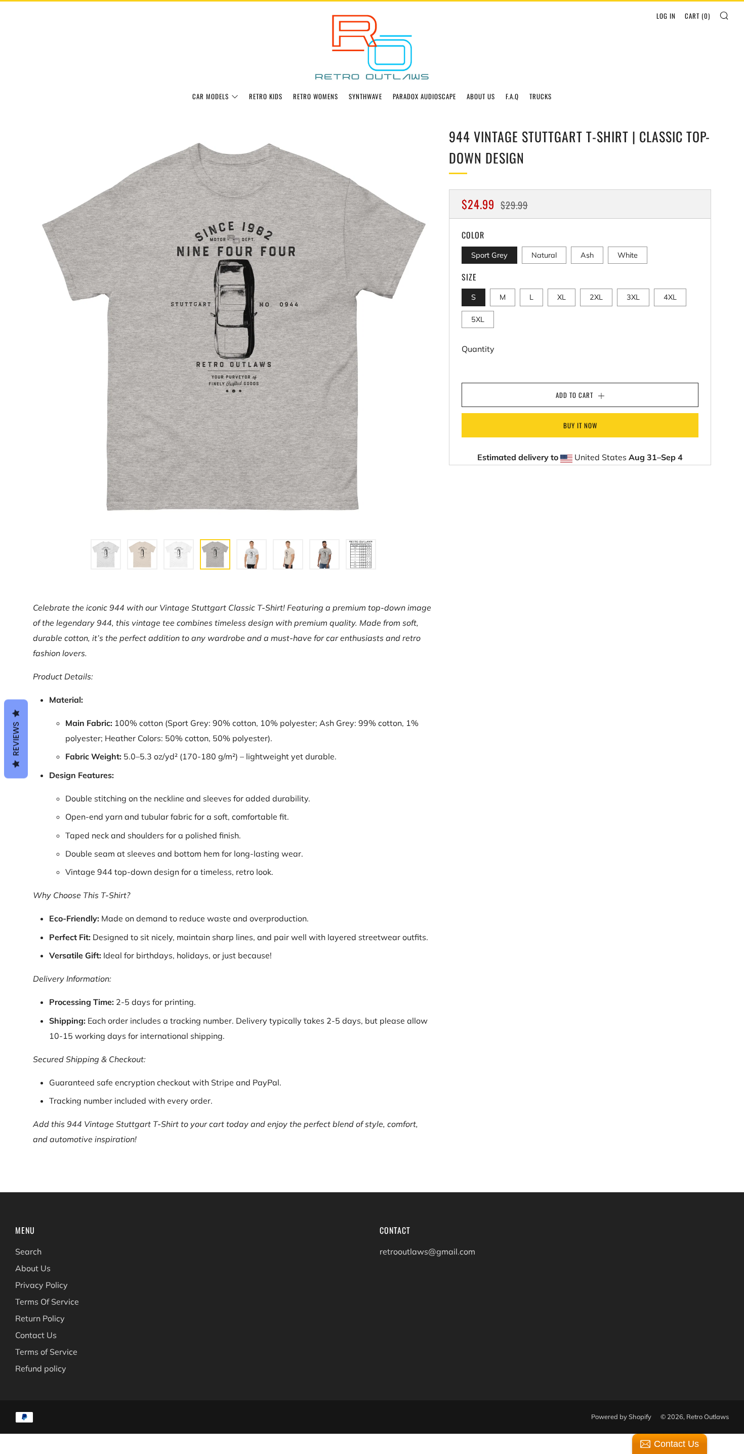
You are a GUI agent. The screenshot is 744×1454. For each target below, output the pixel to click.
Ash (587, 255)
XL (561, 297)
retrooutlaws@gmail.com (427, 1251)
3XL (633, 297)
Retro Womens (315, 96)
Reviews (16, 739)
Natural (544, 255)
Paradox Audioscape (424, 96)
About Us (481, 96)
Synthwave (365, 96)
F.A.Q (512, 96)
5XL (477, 319)
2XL (596, 297)
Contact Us (36, 1335)
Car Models (210, 96)
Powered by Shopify (621, 1416)
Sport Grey (489, 255)
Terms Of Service (47, 1302)
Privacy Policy (41, 1285)
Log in (666, 16)
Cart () (697, 16)
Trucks (540, 96)
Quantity (478, 349)
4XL (670, 297)
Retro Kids (265, 96)
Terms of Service (46, 1352)
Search (28, 1251)
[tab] (106, 554)
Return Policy (40, 1318)
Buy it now (580, 425)
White (627, 255)
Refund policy (40, 1368)
